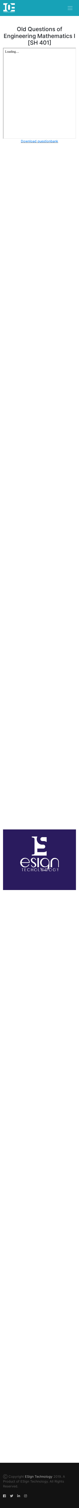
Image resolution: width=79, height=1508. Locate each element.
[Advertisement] (39, 312)
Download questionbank (39, 141)
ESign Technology (38, 1476)
